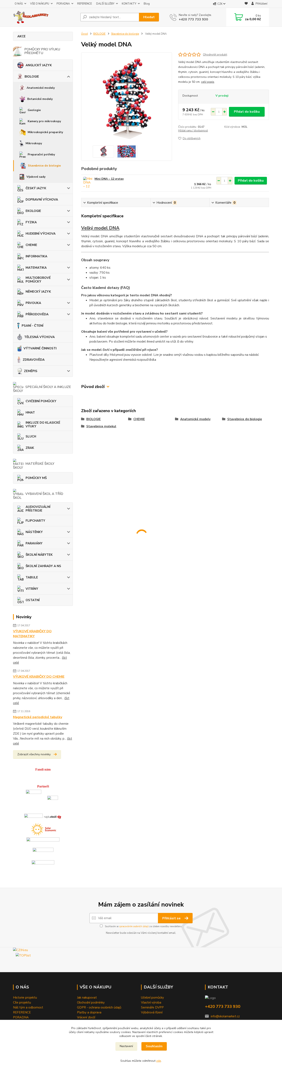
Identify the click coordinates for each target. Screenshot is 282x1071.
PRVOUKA (33, 303)
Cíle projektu (22, 1002)
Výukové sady (35, 177)
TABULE (32, 577)
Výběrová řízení (151, 1012)
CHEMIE (31, 245)
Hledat (149, 17)
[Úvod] (45, 17)
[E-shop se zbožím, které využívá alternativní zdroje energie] (43, 828)
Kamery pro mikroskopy (44, 121)
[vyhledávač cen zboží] (53, 816)
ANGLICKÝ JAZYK (39, 65)
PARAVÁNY (34, 543)
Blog (147, 4)
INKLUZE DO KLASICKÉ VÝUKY (43, 424)
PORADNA (63, 4)
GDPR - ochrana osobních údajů (99, 1007)
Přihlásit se (171, 918)
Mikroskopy (34, 143)
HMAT (30, 412)
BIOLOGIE (32, 76)
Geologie (34, 110)
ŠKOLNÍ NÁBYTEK (39, 555)
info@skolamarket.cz (225, 1016)
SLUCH (31, 436)
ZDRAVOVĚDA (34, 360)
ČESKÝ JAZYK (36, 188)
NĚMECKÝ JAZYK (38, 292)
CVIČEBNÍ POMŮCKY (41, 401)
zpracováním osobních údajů (134, 926)
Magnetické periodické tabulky (37, 717)
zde (158, 1061)
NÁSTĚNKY (34, 532)
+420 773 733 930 (193, 19)
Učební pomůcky (152, 997)
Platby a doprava (89, 1012)
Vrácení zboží (86, 1017)
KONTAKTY (129, 4)
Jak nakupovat (87, 997)
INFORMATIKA (36, 256)
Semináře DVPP (152, 1007)
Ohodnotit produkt (215, 55)
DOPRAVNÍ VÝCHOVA (42, 199)
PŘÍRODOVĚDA (37, 314)
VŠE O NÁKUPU (39, 4)
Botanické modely (40, 99)
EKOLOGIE (33, 211)
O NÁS (19, 4)
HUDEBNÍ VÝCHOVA (41, 234)
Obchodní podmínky (91, 1002)
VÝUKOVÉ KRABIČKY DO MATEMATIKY (32, 633)
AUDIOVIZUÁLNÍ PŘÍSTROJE (38, 509)
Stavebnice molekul (101, 426)
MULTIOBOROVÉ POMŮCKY (38, 280)
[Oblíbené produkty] (246, 4)
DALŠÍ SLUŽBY (105, 4)
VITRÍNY (32, 589)
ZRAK (30, 448)
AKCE (21, 36)
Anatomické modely (41, 88)
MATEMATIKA (36, 268)
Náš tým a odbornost (28, 1007)
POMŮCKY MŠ (36, 478)
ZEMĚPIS (30, 371)
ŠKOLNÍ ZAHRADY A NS (43, 566)
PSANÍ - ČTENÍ (32, 326)
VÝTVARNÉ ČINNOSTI (40, 348)
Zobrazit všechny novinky (34, 754)
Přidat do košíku (247, 111)
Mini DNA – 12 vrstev (109, 179)
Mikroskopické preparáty (45, 132)
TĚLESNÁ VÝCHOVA (39, 337)
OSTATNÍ (33, 600)
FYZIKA (31, 222)
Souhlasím (154, 1046)
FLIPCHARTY (35, 521)
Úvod (84, 34)
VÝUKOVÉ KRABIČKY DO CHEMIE (38, 676)
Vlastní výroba (151, 1002)
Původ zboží (93, 386)
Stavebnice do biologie (44, 166)
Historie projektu (25, 997)
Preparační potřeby (41, 154)
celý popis (207, 82)
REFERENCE (84, 4)
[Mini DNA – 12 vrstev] (87, 182)
